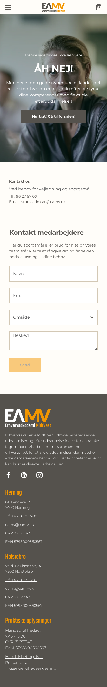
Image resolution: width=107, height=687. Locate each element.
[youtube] (39, 475)
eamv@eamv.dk (19, 524)
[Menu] (8, 7)
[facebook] (8, 475)
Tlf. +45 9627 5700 (21, 516)
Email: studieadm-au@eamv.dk (37, 202)
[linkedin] (24, 475)
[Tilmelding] (99, 7)
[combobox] (47, 317)
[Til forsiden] (53, 7)
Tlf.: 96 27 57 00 (23, 196)
